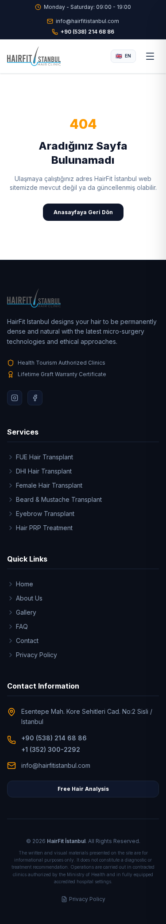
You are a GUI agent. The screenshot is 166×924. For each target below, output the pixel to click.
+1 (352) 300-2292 (50, 749)
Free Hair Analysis (83, 788)
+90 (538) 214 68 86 (87, 31)
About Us (29, 598)
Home (24, 584)
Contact (27, 640)
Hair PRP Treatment (44, 527)
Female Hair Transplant (49, 485)
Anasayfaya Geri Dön (83, 212)
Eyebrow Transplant (45, 513)
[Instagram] (14, 397)
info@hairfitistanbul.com (87, 21)
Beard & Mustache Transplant (59, 499)
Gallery (26, 612)
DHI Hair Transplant (44, 471)
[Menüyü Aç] (150, 56)
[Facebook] (34, 397)
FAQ (22, 626)
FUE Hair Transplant (44, 457)
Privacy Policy (36, 654)
